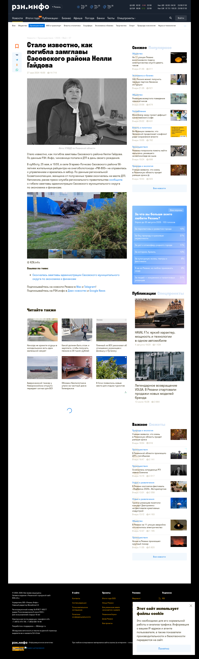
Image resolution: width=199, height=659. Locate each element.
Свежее (139, 47)
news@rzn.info (44, 619)
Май (64, 38)
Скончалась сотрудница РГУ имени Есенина (146, 471)
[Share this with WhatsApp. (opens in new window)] (17, 69)
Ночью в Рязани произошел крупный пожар (146, 542)
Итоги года (33, 18)
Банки (101, 18)
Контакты (76, 598)
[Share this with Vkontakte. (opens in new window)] (17, 54)
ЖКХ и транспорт (53, 25)
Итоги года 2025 (109, 598)
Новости (17, 18)
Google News (97, 290)
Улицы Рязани (108, 603)
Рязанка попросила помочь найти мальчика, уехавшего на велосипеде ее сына (149, 153)
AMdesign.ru (41, 626)
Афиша (78, 18)
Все (13, 25)
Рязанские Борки (109, 614)
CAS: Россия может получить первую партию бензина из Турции (146, 82)
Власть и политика (72, 25)
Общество (22, 25)
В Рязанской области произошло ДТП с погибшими (149, 454)
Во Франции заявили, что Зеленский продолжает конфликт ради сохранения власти (149, 134)
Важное (139, 424)
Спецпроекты (170, 293)
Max (78, 286)
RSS (163, 598)
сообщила (115, 179)
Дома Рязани (107, 619)
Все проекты (107, 623)
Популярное (160, 47)
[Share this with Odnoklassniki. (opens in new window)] (17, 64)
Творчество (121, 25)
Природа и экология (146, 25)
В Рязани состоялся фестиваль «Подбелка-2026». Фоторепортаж (149, 487)
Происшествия (36, 25)
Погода (89, 18)
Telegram (90, 286)
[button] (70, 254)
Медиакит (136, 598)
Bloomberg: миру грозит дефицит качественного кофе (149, 116)
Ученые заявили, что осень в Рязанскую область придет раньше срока (147, 172)
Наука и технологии (167, 25)
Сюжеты (157, 424)
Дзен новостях (77, 290)
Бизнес (66, 18)
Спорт (132, 25)
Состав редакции (79, 603)
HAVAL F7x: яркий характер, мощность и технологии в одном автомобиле (155, 336)
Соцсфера (87, 25)
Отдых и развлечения (143, 482)
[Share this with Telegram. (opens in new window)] (17, 59)
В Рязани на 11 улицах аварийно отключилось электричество (149, 526)
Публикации (144, 293)
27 (70, 38)
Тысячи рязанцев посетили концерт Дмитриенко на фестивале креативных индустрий (146, 506)
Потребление (139, 111)
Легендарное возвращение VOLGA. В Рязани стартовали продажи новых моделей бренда (156, 391)
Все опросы (176, 210)
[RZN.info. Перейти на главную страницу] (30, 7)
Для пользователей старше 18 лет (26, 615)
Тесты (111, 18)
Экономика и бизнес (104, 25)
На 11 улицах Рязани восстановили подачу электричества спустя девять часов (147, 61)
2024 (57, 38)
